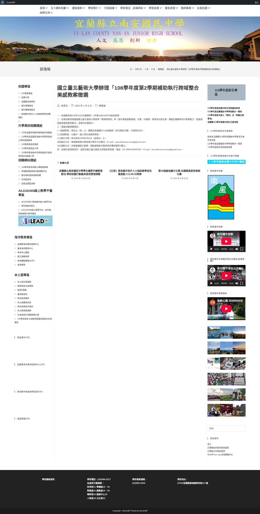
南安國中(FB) (23, 337)
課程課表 (77, 8)
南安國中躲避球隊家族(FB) (30, 392)
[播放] (211, 249)
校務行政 (25, 97)
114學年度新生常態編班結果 (219, 147)
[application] (226, 241)
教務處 (102, 106)
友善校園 (202, 8)
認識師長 (138, 8)
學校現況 (125, 8)
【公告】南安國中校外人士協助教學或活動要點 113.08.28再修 (130, 172)
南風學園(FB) (23, 419)
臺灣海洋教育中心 (25, 248)
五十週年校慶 (58, 8)
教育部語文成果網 (25, 286)
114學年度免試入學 (29, 148)
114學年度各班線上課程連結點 (34, 167)
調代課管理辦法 (28, 110)
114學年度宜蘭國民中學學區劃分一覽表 (224, 144)
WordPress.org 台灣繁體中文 (220, 454)
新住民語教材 (23, 298)
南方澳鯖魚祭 (23, 256)
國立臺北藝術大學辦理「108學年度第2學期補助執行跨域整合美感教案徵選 (199, 69)
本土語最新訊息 (24, 302)
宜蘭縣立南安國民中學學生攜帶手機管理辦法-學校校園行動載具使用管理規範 (80, 172)
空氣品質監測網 (28, 183)
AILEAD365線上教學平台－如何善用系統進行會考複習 (34, 211)
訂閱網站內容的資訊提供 (218, 448)
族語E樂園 (22, 290)
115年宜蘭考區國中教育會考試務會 (36, 132)
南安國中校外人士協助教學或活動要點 (34, 116)
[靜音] (236, 249)
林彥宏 (64, 106)
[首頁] (131, 69)
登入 (209, 444)
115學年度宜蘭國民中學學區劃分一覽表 (224, 111)
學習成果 (154, 8)
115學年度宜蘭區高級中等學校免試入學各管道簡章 (35, 138)
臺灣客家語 (22, 294)
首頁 (42, 8)
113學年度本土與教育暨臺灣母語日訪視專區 (33, 320)
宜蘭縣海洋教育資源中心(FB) (31, 364)
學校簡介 (93, 8)
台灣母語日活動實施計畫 (28, 315)
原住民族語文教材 (25, 306)
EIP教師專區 (26, 93)
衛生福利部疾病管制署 (31, 175)
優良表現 (170, 8)
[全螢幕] (241, 249)
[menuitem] (2, 2)
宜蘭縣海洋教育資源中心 (28, 244)
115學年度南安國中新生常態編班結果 (223, 108)
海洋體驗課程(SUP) (25, 261)
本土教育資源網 (24, 310)
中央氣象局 (26, 179)
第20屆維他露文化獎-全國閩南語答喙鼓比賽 (179, 172)
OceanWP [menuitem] (10, 2)
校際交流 (45, 12)
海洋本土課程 (23, 252)
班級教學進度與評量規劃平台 (34, 171)
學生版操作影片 (28, 206)
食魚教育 (21, 265)
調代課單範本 (27, 106)
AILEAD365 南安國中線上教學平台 (36, 202)
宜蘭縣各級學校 (28, 101)
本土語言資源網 (24, 282)
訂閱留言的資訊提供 (216, 451)
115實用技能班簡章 (29, 144)
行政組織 (109, 8)
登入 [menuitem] (257, 2)
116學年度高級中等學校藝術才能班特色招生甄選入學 (35, 154)
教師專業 (186, 8)
